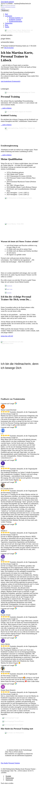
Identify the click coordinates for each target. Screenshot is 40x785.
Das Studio (4, 763)
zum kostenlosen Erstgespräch (10, 81)
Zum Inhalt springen (7, 2)
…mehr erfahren (6, 108)
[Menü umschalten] (12, 16)
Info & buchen (9, 48)
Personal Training (14, 763)
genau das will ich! (7, 336)
